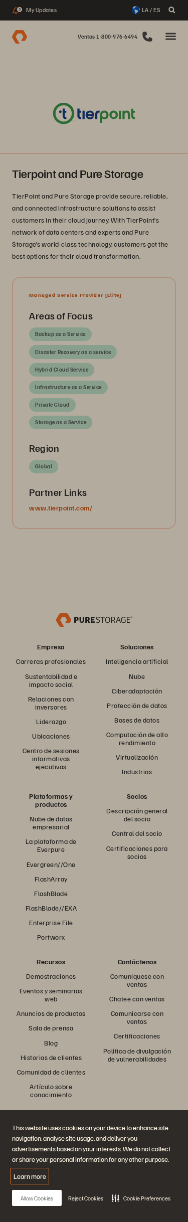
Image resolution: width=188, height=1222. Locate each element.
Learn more (30, 1176)
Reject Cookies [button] (85, 1198)
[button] (141, 1198)
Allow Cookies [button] (37, 1198)
